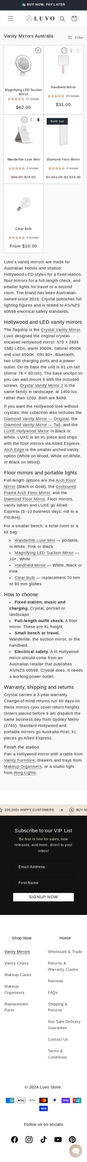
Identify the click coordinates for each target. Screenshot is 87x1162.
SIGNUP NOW (43, 897)
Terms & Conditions (57, 1054)
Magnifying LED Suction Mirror (23, 92)
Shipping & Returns (57, 1007)
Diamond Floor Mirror (63, 159)
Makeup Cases (17, 975)
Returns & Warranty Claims (63, 966)
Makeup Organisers (23, 766)
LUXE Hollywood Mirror (26, 431)
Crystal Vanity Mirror (60, 329)
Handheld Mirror (63, 87)
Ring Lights (25, 773)
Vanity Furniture (19, 760)
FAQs (53, 992)
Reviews (55, 981)
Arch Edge (14, 449)
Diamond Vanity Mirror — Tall (32, 425)
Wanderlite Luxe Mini (23, 159)
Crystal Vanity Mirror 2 (41, 385)
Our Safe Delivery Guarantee (64, 1025)
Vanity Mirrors (17, 952)
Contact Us (58, 1039)
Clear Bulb (23, 228)
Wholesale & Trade (65, 952)
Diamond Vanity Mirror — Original (36, 419)
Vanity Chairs (16, 963)
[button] (11, 18)
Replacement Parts (16, 1007)
